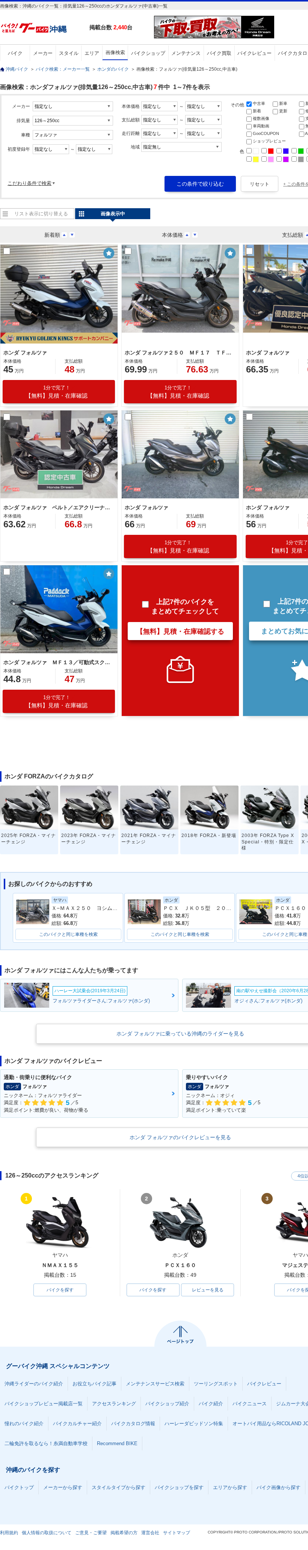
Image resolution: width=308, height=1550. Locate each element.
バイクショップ (148, 53)
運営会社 (150, 1532)
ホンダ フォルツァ (25, 353)
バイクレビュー (254, 53)
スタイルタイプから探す (118, 1487)
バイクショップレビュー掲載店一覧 (44, 1403)
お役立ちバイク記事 (94, 1384)
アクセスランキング (114, 1403)
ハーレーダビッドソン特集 (194, 1423)
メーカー (43, 53)
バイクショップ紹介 (167, 1403)
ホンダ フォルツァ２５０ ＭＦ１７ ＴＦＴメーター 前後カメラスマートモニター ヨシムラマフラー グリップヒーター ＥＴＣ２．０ (179, 353)
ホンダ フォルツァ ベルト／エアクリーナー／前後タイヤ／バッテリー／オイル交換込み (57, 507)
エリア (92, 53)
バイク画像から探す (278, 1487)
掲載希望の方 (123, 1532)
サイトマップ (176, 1532)
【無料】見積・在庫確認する (180, 631)
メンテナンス (186, 53)
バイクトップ (19, 1487)
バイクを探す (60, 1290)
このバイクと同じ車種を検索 (68, 934)
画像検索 (115, 52)
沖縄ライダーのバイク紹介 (34, 1384)
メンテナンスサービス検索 (155, 1384)
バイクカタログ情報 (133, 1423)
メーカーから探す (62, 1487)
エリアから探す (230, 1487)
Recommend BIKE (117, 1443)
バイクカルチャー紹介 (77, 1423)
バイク (15, 53)
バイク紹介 (211, 1403)
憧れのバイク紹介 (24, 1423)
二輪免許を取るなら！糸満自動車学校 (46, 1443)
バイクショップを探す (179, 1487)
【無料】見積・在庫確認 (57, 392)
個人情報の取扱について (46, 1532)
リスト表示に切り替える (41, 213)
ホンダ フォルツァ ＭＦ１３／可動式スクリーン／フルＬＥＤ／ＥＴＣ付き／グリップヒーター (57, 662)
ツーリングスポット (216, 1384)
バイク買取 (219, 53)
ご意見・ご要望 (91, 1532)
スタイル (69, 53)
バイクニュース (250, 1403)
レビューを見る (207, 1290)
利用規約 (9, 1532)
